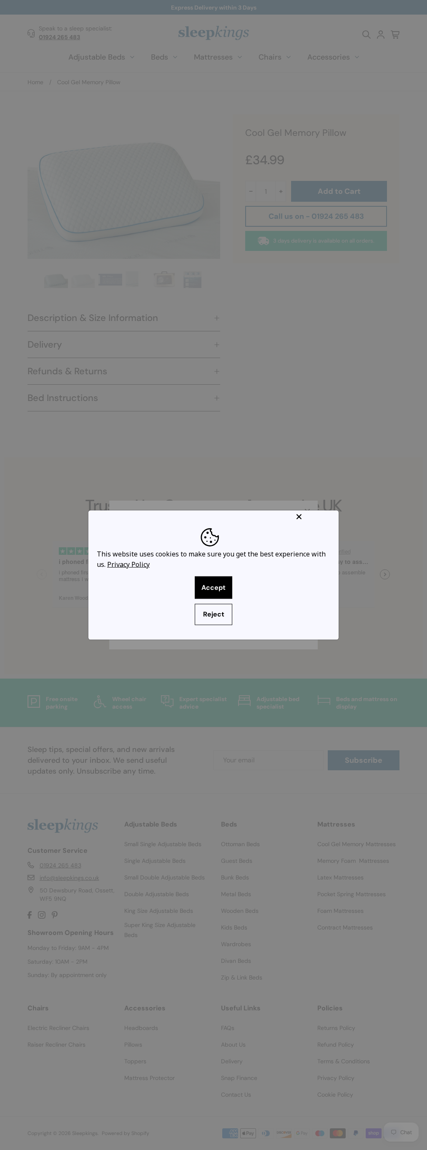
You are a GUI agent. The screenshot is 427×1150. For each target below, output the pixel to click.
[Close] (316, 516)
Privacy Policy (128, 564)
